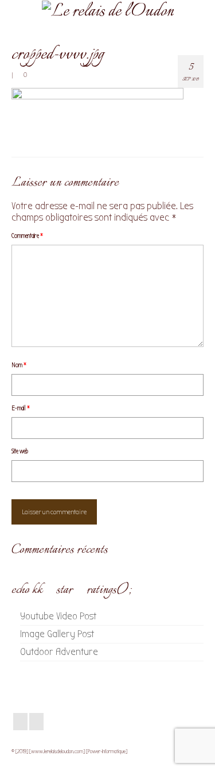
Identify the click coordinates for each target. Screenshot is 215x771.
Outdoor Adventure (59, 652)
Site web (19, 451)
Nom (18, 365)
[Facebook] (20, 722)
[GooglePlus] (36, 722)
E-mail (20, 408)
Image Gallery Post (57, 634)
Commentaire (27, 236)
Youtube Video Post (58, 616)
